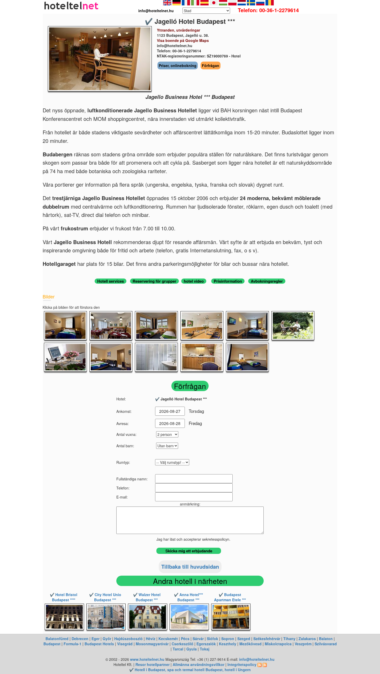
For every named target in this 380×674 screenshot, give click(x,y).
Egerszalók (206, 643)
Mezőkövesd (250, 643)
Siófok (212, 638)
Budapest (51, 643)
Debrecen (80, 638)
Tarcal (178, 648)
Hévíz (150, 638)
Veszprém (303, 643)
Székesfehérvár (266, 638)
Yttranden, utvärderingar (178, 30)
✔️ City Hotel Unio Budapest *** (105, 597)
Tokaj (204, 648)
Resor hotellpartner (152, 664)
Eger (96, 638)
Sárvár (198, 638)
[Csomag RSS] (265, 664)
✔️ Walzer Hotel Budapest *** (147, 597)
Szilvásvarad (326, 643)
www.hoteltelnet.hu (147, 659)
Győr (107, 638)
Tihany (289, 638)
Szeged (243, 638)
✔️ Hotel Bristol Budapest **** (63, 597)
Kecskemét (168, 638)
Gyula (191, 648)
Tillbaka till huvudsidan (190, 566)
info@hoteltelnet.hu (257, 659)
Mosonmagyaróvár (152, 643)
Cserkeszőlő (182, 643)
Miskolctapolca (278, 643)
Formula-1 (72, 643)
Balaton (326, 638)
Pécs (185, 638)
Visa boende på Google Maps (183, 40)
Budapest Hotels (99, 643)
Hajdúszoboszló (128, 638)
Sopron (227, 638)
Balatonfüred (57, 638)
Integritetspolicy (241, 664)
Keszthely (227, 643)
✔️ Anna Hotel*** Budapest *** (188, 597)
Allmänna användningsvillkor (198, 664)
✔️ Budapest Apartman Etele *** (230, 597)
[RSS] (259, 664)
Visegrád (125, 643)
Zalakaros (307, 638)
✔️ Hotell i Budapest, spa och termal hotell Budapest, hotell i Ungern (190, 669)
